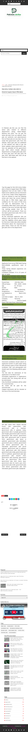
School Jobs (21, 630)
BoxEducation (9, 706)
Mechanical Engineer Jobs (16, 628)
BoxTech (8, 718)
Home (3, 84)
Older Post (23, 534)
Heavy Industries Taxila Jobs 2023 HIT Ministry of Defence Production (16, 639)
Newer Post (4, 534)
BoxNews (8, 713)
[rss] (16, 1)
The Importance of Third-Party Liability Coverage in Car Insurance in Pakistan (16, 650)
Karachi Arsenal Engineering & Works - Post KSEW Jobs (16, 677)
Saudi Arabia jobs (13, 630)
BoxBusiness (10, 626)
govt (6, 84)
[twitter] (6, 1)
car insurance (12, 632)
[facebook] (4, 1)
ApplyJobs (8, 702)
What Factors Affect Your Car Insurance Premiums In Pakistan (16, 644)
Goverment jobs (5, 628)
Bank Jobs (3, 626)
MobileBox (8, 720)
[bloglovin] (11, 1)
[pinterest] (9, 1)
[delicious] (24, 1)
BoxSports (8, 715)
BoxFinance (8, 709)
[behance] (19, 1)
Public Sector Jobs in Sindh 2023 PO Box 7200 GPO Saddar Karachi (16, 672)
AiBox (7, 699)
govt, (16, 95)
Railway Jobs (4, 630)
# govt (6, 495)
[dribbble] (14, 1)
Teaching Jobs (4, 632)
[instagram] (21, 1)
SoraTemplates (11, 726)
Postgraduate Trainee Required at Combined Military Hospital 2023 (15, 689)
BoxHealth (8, 711)
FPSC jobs (17, 626)
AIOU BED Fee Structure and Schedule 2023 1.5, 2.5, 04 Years (16, 667)
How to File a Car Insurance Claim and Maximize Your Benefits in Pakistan (17, 661)
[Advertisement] (14, 34)
